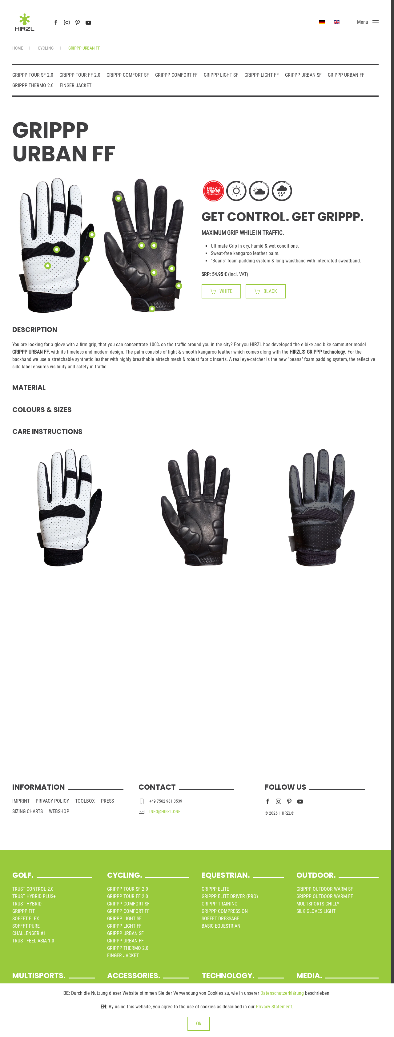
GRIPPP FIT (23, 911)
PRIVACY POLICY (52, 801)
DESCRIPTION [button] (34, 329)
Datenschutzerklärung (282, 993)
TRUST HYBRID (27, 904)
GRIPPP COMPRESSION (225, 911)
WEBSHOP (59, 811)
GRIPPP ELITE (215, 889)
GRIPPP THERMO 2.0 (33, 85)
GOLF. (23, 875)
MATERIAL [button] (29, 387)
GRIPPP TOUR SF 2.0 (32, 75)
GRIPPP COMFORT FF (176, 75)
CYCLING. (124, 875)
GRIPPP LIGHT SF (221, 75)
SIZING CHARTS (27, 811)
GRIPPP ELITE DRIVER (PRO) (230, 896)
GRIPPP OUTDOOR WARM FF (324, 896)
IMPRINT (21, 801)
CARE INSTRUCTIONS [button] (47, 431)
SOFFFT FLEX (25, 919)
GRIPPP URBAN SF (303, 75)
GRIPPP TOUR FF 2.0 (79, 75)
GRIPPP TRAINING (219, 904)
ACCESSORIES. (133, 975)
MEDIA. (309, 975)
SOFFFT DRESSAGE (220, 919)
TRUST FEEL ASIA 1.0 (33, 941)
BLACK (270, 291)
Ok (198, 1024)
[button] (368, 22)
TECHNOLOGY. (228, 975)
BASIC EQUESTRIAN (221, 926)
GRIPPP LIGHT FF (261, 75)
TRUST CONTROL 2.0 (33, 889)
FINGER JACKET (75, 85)
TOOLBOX (85, 801)
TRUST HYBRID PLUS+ (34, 896)
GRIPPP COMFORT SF (128, 75)
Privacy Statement (274, 1007)
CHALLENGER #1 (29, 933)
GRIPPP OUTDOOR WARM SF (324, 889)
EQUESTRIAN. (226, 875)
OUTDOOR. (316, 875)
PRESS (107, 801)
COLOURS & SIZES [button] (42, 410)
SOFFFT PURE (26, 926)
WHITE (225, 291)
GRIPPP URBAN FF (346, 75)
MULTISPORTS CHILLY (317, 904)
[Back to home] (24, 22)
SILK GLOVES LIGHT (316, 911)
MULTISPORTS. (39, 975)
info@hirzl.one (164, 811)
